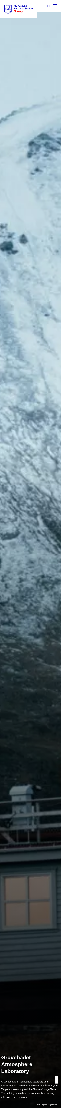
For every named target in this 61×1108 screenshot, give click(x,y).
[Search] (49, 6)
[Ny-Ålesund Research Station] (18, 9)
